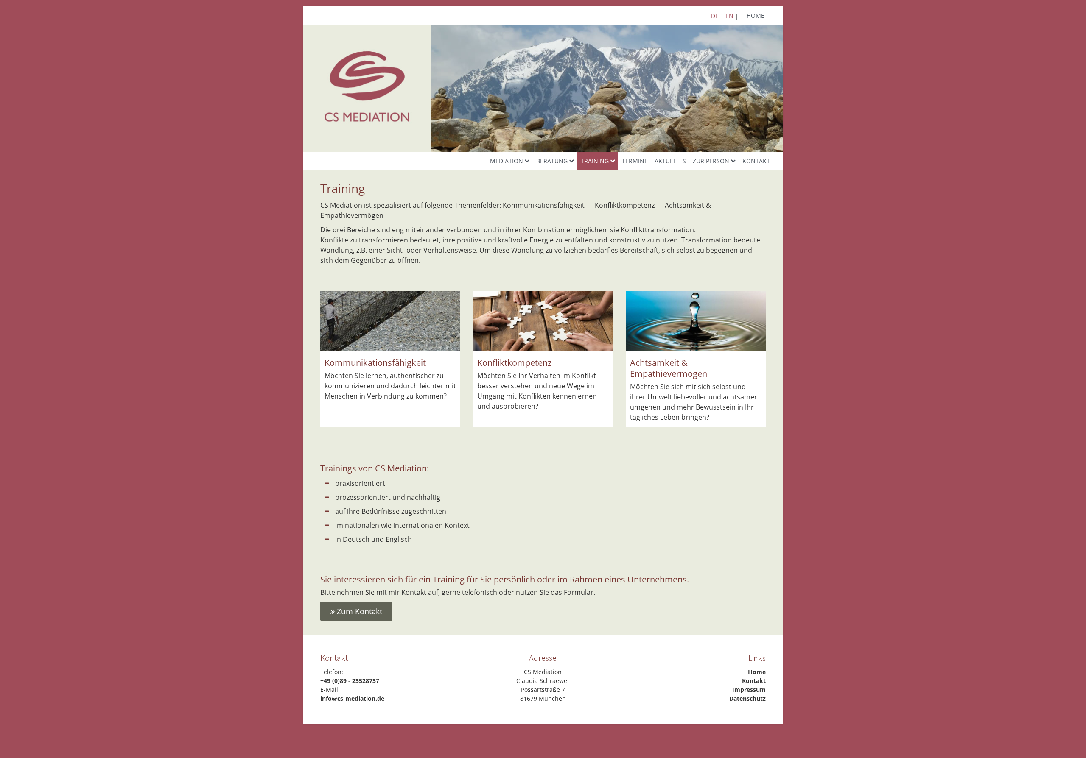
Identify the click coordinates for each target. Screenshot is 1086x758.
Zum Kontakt (358, 611)
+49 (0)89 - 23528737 (349, 681)
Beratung (552, 161)
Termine (635, 161)
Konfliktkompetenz (514, 362)
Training (595, 161)
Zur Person (711, 161)
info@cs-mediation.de (352, 698)
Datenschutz (747, 698)
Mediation (506, 161)
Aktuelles (670, 161)
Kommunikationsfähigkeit (375, 362)
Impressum (749, 690)
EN (729, 16)
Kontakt (756, 161)
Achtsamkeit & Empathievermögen (668, 368)
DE (715, 16)
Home (755, 15)
